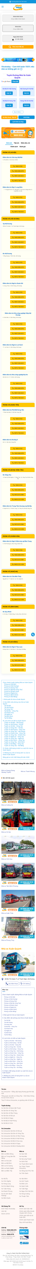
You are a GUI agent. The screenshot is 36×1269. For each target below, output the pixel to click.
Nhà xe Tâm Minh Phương (9, 886)
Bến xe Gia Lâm (6, 1161)
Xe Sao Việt (23, 1154)
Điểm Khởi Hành (18, 16)
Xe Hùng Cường (24, 1194)
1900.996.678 (19, 171)
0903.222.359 (19, 499)
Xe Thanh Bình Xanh (26, 1164)
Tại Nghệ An (8, 1030)
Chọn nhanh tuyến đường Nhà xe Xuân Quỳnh (17, 994)
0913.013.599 (19, 494)
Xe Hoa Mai (23, 1156)
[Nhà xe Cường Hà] (18, 792)
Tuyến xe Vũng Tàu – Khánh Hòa (14, 1055)
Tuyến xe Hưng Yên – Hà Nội (12, 1047)
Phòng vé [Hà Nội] (9, 997)
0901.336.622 (19, 176)
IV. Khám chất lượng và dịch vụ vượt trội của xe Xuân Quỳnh (17, 1072)
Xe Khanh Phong (6, 1191)
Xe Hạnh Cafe (23, 1186)
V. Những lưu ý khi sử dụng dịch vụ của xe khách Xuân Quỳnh (15, 1076)
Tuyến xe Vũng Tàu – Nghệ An (13, 1059)
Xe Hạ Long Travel (25, 1159)
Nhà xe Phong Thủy (7, 940)
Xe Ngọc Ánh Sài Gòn (26, 1191)
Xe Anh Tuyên (24, 1181)
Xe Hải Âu (4, 1178)
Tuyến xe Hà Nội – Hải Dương (13, 1040)
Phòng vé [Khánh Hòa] (11, 1005)
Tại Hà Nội (7, 1020)
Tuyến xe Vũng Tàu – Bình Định (13, 1063)
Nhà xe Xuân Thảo (7, 913)
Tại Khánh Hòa (8, 1028)
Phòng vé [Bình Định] (10, 1009)
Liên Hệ (3, 1211)
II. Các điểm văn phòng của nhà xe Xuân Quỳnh (17, 1018)
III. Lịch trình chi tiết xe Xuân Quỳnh (14, 1038)
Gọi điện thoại (13, 984)
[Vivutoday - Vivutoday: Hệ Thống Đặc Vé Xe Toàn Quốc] (18, 7)
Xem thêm (17, 112)
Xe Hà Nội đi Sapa (7, 1118)
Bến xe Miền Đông (7, 1154)
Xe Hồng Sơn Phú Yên (26, 1171)
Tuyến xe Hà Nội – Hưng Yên (12, 1045)
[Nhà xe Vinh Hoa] (18, 846)
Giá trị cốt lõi (5, 1214)
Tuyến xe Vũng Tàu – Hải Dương (13, 1051)
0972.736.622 (19, 180)
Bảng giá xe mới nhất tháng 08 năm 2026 (16, 757)
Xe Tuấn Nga (23, 1189)
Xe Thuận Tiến (24, 1196)
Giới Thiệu (8, 1209)
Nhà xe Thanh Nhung (28, 771)
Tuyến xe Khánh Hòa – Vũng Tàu (14, 1053)
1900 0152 (19, 166)
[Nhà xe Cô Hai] (18, 819)
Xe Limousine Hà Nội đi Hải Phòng (12, 1138)
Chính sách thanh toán (26, 1220)
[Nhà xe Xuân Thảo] (18, 900)
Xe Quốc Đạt (23, 1161)
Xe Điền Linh (23, 1184)
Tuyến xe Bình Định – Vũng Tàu (13, 1061)
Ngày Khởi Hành (18, 37)
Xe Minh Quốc (6, 1198)
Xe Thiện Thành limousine (24, 1167)
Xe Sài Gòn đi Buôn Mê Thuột (11, 1108)
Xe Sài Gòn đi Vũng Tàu (9, 1110)
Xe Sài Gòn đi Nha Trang (9, 1113)
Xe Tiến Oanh (23, 1173)
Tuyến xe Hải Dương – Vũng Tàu (13, 1049)
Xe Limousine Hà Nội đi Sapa (10, 1143)
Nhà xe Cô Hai (6, 832)
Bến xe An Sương (7, 1166)
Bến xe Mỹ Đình (6, 1163)
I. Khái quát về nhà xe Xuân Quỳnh (13, 1015)
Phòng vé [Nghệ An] (10, 1007)
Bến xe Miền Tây (6, 1171)
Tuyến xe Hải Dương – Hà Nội (13, 1042)
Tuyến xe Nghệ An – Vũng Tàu (13, 1057)
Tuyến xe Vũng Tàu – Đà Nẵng (13, 1067)
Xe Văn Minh (23, 1178)
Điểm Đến (18, 26)
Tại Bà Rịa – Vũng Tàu (10, 1026)
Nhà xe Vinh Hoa (6, 859)
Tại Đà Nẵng (7, 1034)
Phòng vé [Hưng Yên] (10, 1001)
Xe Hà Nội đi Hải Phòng (9, 1121)
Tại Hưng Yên (8, 1024)
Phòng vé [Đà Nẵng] (10, 1011)
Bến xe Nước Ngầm (7, 1168)
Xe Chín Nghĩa (6, 1181)
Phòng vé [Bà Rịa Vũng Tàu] (12, 1003)
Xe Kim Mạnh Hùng (7, 1186)
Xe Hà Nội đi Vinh (7, 1123)
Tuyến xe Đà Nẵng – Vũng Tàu (13, 1065)
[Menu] (2, 6)
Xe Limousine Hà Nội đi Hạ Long (11, 1141)
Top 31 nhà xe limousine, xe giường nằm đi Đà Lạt (17, 1100)
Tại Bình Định (8, 1032)
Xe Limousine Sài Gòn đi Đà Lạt (11, 1131)
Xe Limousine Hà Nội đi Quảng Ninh (13, 1146)
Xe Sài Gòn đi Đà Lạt (8, 1115)
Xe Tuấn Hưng (6, 1189)
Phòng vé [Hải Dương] (10, 999)
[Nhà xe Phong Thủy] (18, 927)
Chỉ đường (26, 984)
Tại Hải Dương (8, 1022)
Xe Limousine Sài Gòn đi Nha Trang (12, 1136)
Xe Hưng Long (6, 1184)
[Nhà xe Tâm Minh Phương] (18, 873)
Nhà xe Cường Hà (7, 805)
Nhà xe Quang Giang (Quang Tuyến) (8, 771)
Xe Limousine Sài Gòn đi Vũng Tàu (12, 1133)
